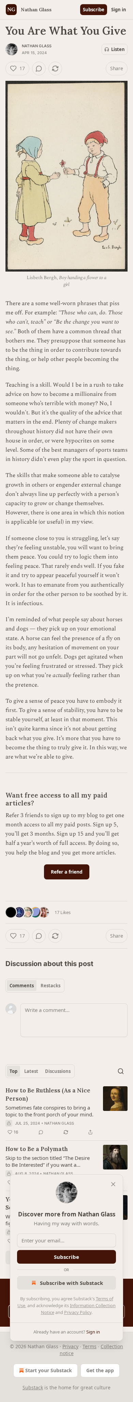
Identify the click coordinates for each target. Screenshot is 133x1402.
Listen (118, 49)
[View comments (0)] (39, 68)
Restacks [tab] (50, 985)
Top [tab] (13, 1071)
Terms (90, 1346)
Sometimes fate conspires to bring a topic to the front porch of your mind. (49, 1111)
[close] (113, 1184)
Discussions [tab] (58, 1071)
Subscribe (93, 10)
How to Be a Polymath (36, 1149)
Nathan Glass (36, 45)
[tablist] (34, 985)
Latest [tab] (31, 1071)
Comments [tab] (22, 985)
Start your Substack (48, 1370)
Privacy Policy (77, 1312)
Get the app (100, 1370)
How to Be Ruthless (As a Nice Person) (47, 1094)
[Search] (121, 1071)
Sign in (118, 10)
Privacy (70, 1346)
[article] (66, 1111)
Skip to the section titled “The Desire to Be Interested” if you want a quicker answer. (47, 1161)
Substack (33, 1387)
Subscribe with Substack (71, 1282)
